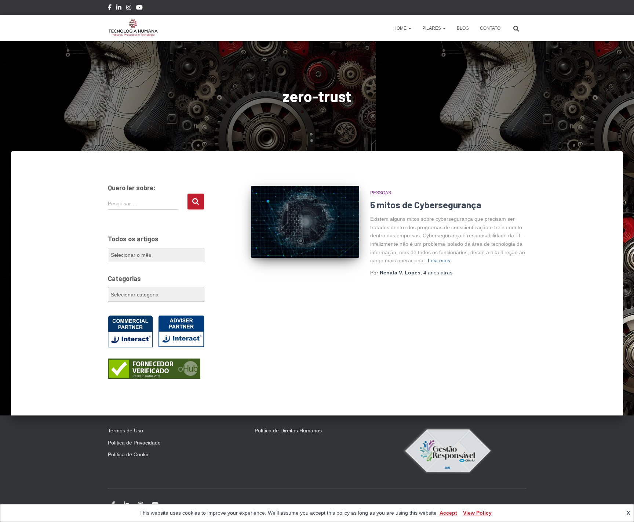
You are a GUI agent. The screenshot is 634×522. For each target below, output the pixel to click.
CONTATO (490, 28)
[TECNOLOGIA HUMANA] (133, 28)
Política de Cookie (129, 454)
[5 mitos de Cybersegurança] (305, 222)
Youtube (139, 8)
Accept (448, 513)
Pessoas (380, 192)
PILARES (432, 28)
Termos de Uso (125, 430)
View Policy (477, 513)
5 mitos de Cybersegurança (425, 204)
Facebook (110, 8)
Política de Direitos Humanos (288, 430)
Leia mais (439, 260)
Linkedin (118, 8)
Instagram (128, 8)
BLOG (463, 28)
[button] (409, 28)
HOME (400, 28)
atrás (437, 273)
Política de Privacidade (134, 443)
